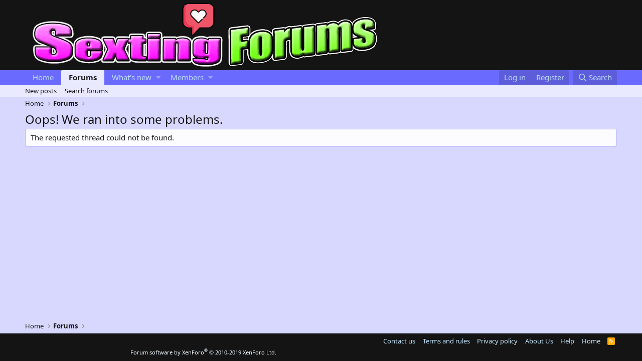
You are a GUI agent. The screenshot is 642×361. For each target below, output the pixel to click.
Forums (83, 77)
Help (567, 340)
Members (187, 77)
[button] (158, 77)
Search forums (86, 90)
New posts (41, 90)
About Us (539, 340)
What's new (131, 77)
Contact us (399, 340)
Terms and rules (446, 340)
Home (43, 77)
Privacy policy (497, 340)
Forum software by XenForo (203, 352)
